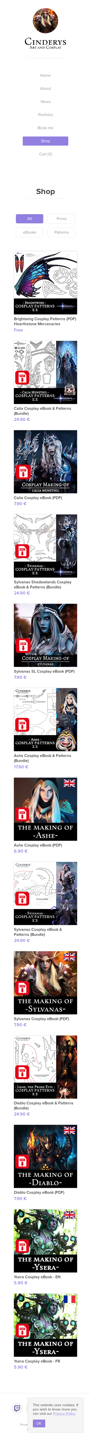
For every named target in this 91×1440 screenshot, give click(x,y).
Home (45, 75)
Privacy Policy (64, 1413)
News (46, 101)
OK (38, 1423)
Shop (45, 141)
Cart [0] (45, 154)
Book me (45, 127)
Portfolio (45, 114)
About (45, 88)
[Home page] (45, 31)
